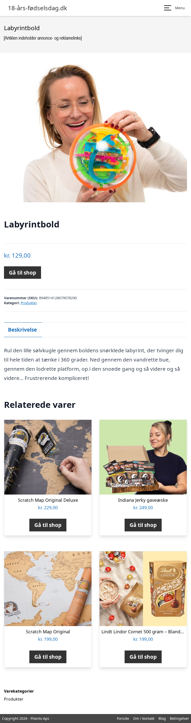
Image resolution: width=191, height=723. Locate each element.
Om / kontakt (143, 718)
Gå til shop (22, 272)
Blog (162, 718)
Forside (123, 718)
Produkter (29, 302)
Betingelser (179, 718)
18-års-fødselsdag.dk (37, 8)
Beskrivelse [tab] (22, 329)
